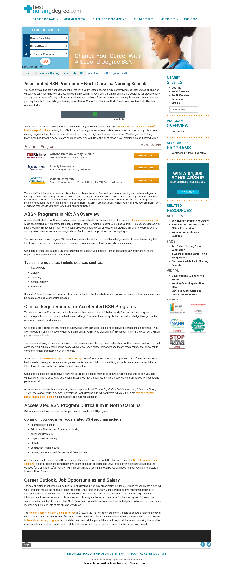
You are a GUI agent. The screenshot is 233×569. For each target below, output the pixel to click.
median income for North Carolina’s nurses (52, 512)
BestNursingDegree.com (111, 559)
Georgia (176, 87)
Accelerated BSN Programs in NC (107, 73)
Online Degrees (143, 19)
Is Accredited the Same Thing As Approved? (189, 255)
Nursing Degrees (74, 19)
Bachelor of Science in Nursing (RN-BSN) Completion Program (95, 182)
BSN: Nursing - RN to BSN (79, 169)
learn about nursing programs (43, 520)
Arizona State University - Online (72, 154)
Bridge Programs (44, 19)
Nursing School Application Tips (188, 285)
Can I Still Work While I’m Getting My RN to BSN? (186, 292)
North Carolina (180, 91)
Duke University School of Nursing (62, 358)
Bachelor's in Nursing (46, 73)
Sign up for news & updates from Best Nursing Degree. (117, 563)
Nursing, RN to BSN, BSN (79, 157)
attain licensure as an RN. (145, 220)
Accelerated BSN (74, 73)
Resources (190, 19)
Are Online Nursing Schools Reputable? (188, 248)
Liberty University (62, 166)
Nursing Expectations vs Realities (186, 234)
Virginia (176, 102)
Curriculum (178, 131)
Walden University (62, 178)
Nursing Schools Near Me (109, 19)
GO (45, 61)
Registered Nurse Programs (189, 153)
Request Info (146, 155)
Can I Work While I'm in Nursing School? (190, 263)
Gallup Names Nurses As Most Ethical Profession (190, 226)
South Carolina (180, 95)
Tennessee (178, 99)
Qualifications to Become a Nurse (188, 277)
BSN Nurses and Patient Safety (190, 220)
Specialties (168, 19)
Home (26, 73)
